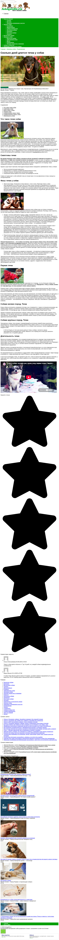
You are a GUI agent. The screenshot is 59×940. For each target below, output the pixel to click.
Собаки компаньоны (12, 28)
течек (24, 352)
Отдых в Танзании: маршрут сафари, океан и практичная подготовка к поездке (26, 723)
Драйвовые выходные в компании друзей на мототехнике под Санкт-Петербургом (27, 726)
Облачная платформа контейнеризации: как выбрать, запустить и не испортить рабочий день (30, 739)
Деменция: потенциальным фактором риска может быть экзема (37, 745)
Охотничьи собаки (12, 30)
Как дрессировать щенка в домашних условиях (24, 747)
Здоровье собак (8, 36)
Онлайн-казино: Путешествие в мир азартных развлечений (17, 795)
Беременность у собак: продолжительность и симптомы (16, 899)
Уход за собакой (8, 19)
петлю (31, 172)
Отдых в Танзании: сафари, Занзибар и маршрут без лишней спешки (23, 719)
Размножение (10, 42)
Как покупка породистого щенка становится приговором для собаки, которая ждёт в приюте (30, 728)
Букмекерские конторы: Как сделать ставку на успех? (16, 774)
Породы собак (8, 24)
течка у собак (13, 142)
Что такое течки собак (10, 107)
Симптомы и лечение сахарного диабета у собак (34, 746)
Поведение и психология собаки (13, 46)
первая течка (8, 290)
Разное (6, 707)
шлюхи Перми (8, 229)
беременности (48, 98)
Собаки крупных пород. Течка (12, 114)
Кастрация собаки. (6, 880)
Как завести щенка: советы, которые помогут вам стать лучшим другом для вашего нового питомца (29, 859)
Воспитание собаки (9, 35)
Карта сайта (7, 924)
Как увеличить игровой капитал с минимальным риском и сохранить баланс (25, 727)
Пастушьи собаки (11, 32)
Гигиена (9, 20)
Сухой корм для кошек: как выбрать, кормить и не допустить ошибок (23, 737)
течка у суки (45, 97)
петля (42, 145)
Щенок (8, 41)
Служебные (10, 25)
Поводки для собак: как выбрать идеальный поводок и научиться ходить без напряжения (29, 738)
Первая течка (7, 111)
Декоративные (11, 27)
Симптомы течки (8, 109)
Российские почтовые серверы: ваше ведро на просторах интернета (20, 816)
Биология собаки (11, 38)
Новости (6, 694)
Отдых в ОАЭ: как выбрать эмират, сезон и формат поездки (20, 722)
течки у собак (50, 256)
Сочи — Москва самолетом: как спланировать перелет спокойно (22, 730)
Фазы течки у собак (9, 110)
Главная (6, 13)
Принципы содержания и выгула (16, 23)
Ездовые (9, 34)
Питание (9, 21)
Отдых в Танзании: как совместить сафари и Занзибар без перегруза (23, 720)
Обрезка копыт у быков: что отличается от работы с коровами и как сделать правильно (28, 731)
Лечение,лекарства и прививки (15, 43)
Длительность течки (9, 115)
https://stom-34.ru (5, 936)
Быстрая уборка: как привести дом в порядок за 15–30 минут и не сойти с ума (26, 724)
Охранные (9, 31)
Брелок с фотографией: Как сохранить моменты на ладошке (18, 838)
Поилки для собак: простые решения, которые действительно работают (24, 733)
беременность (37, 152)
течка (6, 308)
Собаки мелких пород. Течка (12, 113)
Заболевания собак (12, 39)
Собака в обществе (9, 45)
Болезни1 (6, 683)
